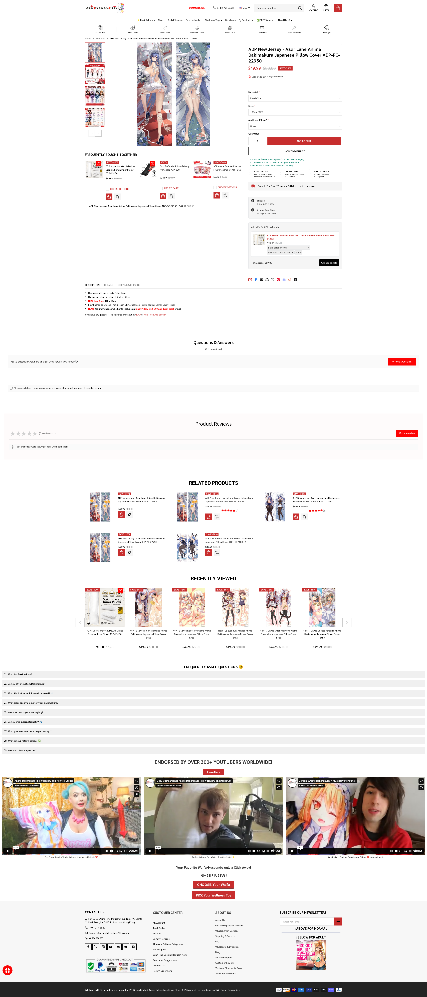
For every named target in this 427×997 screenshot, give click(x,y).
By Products (245, 20)
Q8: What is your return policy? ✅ (22, 740)
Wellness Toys (212, 20)
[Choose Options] (109, 197)
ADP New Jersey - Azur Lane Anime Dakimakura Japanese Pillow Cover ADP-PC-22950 (133, 206)
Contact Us (159, 965)
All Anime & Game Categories (168, 944)
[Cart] (338, 8)
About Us (220, 920)
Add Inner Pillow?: (258, 120)
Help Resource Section (155, 315)
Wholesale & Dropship (227, 946)
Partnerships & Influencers (229, 925)
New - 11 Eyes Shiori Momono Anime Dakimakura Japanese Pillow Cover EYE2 (148, 634)
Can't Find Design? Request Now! (170, 954)
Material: (254, 92)
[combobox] (279, 8)
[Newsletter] (338, 922)
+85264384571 (97, 938)
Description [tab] (92, 284)
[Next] (346, 622)
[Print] (267, 279)
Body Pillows (174, 20)
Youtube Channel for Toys (228, 968)
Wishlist (157, 933)
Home (88, 38)
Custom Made (193, 20)
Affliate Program (223, 957)
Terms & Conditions (225, 973)
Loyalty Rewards (161, 938)
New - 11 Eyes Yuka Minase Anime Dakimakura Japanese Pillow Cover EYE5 (235, 634)
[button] (100, 29)
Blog (217, 952)
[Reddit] (289, 279)
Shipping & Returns (225, 936)
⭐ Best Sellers (145, 20)
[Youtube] (110, 946)
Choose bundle (329, 262)
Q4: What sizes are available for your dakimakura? (31, 702)
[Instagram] (103, 946)
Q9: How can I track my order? (20, 750)
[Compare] (117, 197)
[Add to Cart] (163, 196)
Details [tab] (108, 284)
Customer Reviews (225, 962)
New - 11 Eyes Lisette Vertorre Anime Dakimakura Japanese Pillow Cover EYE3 (192, 634)
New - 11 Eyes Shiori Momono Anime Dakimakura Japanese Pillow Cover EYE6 (278, 634)
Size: (251, 106)
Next (98, 133)
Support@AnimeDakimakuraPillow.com (109, 932)
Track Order (159, 928)
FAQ (138, 315)
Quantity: (253, 133)
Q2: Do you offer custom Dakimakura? (24, 683)
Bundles (229, 20)
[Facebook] (255, 279)
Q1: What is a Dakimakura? (18, 674)
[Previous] (80, 622)
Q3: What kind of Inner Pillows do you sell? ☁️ (28, 693)
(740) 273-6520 (97, 927)
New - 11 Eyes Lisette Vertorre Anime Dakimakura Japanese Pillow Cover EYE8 (322, 634)
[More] (153, 20)
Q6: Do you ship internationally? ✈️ (23, 721)
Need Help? (284, 20)
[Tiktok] (295, 279)
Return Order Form (162, 970)
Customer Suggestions (165, 960)
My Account (159, 922)
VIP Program (159, 949)
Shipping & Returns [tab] (129, 284)
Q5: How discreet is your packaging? (23, 712)
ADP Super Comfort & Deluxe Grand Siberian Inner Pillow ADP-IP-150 (120, 170)
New (160, 20)
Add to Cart (305, 141)
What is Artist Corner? (226, 930)
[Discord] (284, 279)
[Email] (261, 279)
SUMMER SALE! (197, 7)
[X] (272, 279)
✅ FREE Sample (265, 20)
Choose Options (119, 188)
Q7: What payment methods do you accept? (28, 731)
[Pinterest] (278, 279)
